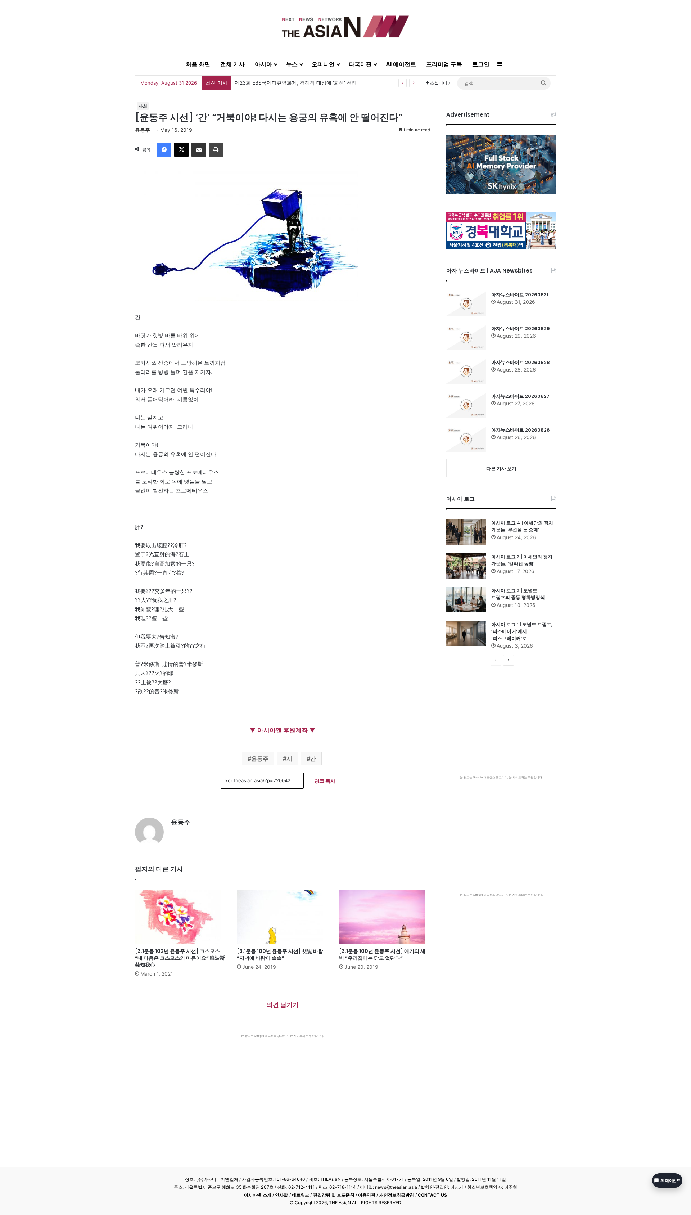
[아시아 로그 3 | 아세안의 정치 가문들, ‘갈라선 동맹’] (466, 566)
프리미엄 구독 (444, 64)
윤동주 (142, 130)
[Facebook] (164, 150)
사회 (143, 106)
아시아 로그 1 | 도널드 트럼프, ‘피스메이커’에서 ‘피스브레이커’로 (521, 631)
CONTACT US (432, 1195)
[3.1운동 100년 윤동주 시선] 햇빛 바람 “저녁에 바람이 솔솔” (280, 955)
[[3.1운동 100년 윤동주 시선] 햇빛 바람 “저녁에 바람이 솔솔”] (282, 917)
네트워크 (300, 1195)
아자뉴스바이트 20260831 (519, 294)
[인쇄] (216, 150)
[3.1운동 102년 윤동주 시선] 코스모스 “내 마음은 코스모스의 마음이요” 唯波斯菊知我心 (180, 958)
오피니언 (323, 64)
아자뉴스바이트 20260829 (520, 328)
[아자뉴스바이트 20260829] (466, 337)
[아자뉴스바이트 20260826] (466, 439)
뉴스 (292, 64)
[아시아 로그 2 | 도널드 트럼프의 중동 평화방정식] (466, 599)
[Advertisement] (282, 1091)
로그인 (480, 64)
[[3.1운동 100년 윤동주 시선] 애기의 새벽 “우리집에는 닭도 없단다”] (384, 917)
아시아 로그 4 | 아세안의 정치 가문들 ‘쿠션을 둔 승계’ (522, 526)
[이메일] (198, 150)
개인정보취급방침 (396, 1195)
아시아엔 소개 (257, 1195)
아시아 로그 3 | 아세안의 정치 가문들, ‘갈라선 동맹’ (521, 560)
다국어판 (360, 64)
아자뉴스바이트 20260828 (520, 362)
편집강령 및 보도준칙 (333, 1195)
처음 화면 (198, 64)
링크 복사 (324, 781)
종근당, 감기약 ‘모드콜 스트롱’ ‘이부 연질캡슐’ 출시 (292, 83)
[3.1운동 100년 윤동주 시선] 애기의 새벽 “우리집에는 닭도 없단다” (382, 955)
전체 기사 (232, 64)
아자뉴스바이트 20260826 (520, 430)
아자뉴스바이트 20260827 (520, 396)
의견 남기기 (283, 1004)
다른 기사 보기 (501, 468)
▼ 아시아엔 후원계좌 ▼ (282, 730)
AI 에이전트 (401, 64)
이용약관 (366, 1195)
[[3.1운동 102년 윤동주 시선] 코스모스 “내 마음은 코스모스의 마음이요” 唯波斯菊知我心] (180, 917)
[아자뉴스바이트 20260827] (466, 405)
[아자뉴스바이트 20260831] (466, 303)
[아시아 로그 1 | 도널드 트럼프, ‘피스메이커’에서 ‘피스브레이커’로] (466, 633)
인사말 (281, 1195)
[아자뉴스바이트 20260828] (466, 371)
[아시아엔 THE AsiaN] (345, 26)
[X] (181, 150)
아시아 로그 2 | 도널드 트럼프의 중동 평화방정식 (518, 594)
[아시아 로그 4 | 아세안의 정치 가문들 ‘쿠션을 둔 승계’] (466, 532)
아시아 (263, 64)
